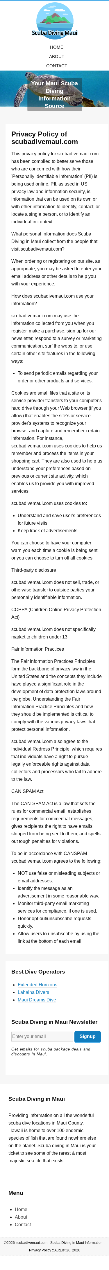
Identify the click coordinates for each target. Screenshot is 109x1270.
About (56, 56)
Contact (56, 65)
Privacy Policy (40, 1250)
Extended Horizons (37, 984)
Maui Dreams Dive (37, 999)
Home (56, 47)
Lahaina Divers (33, 992)
